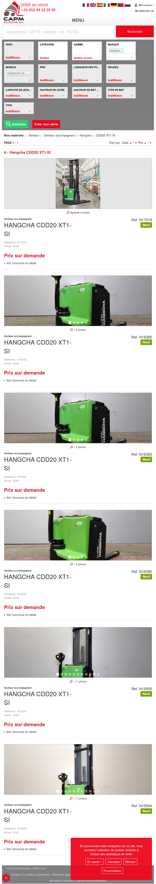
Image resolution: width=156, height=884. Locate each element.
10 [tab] (95, 676)
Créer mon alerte (46, 124)
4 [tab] (82, 324)
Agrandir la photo (79, 212)
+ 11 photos (79, 681)
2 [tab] (74, 324)
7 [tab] (82, 676)
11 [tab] (99, 676)
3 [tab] (78, 324)
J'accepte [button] (113, 862)
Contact (15, 874)
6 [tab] (78, 676)
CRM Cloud (39, 868)
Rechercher (134, 31)
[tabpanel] (78, 301)
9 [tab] (91, 676)
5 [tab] (87, 324)
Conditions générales (36, 874)
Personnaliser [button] (112, 871)
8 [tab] (87, 676)
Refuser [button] (130, 862)
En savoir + (94, 862)
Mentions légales (63, 874)
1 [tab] (70, 324)
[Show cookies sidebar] (6, 878)
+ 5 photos (79, 329)
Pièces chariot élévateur (91, 881)
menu (78, 20)
